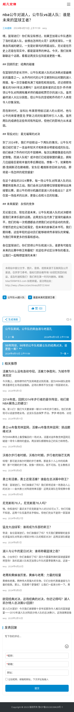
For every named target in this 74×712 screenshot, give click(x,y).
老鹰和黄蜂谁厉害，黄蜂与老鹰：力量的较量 (32, 575)
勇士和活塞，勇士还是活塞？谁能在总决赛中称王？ (36, 479)
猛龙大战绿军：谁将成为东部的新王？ (27, 527)
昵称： (11, 655)
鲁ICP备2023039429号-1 (50, 707)
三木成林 (7, 28)
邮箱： (11, 664)
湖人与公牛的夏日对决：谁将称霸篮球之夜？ (32, 551)
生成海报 (13, 319)
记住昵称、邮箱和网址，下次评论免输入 (28, 679)
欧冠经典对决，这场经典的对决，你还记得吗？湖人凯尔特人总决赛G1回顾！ (36, 601)
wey (44, 28)
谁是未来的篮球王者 (44, 297)
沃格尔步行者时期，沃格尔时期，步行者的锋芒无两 (36, 455)
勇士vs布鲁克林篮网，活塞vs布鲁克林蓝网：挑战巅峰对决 (36, 429)
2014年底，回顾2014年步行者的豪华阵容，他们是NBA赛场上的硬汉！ (36, 401)
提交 (37, 688)
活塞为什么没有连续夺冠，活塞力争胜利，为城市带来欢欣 (36, 373)
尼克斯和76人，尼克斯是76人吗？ (25, 503)
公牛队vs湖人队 (16, 297)
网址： (10, 672)
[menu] (68, 4)
